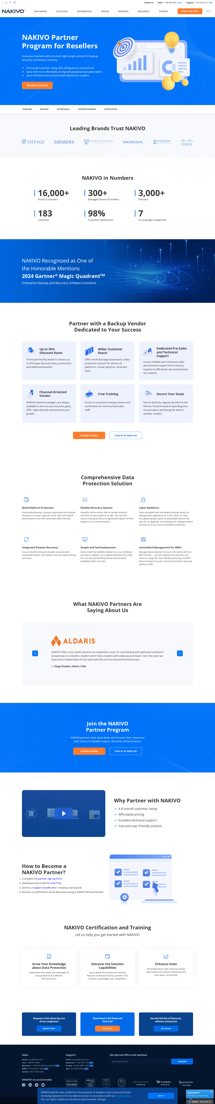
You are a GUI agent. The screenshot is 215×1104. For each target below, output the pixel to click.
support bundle (42, 887)
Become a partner (37, 85)
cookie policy (123, 1095)
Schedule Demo (89, 435)
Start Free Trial (190, 11)
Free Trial (55, 883)
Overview (27, 109)
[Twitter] (10, 2)
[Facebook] (3, 2)
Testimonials (63, 109)
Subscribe (182, 1061)
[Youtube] (14, 2)
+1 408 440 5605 (167, 3)
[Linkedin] (6, 2)
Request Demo (49, 1028)
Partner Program (87, 109)
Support (163, 11)
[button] (35, 653)
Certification (110, 109)
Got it (161, 1096)
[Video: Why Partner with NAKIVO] (63, 813)
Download (107, 1028)
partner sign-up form (50, 878)
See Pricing (166, 1028)
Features (44, 109)
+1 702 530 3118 (196, 3)
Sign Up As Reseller (126, 435)
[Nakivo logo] (13, 11)
